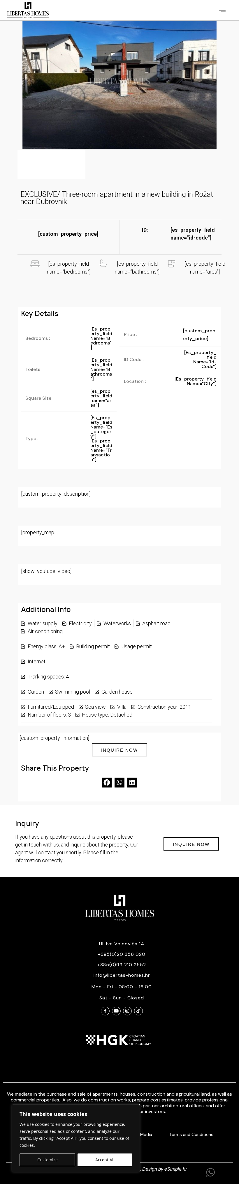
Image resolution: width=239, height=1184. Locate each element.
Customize (47, 1159)
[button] (222, 10)
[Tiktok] (138, 1011)
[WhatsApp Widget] (210, 1172)
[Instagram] (127, 1011)
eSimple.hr (175, 1169)
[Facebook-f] (105, 1011)
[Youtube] (116, 1011)
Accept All (105, 1159)
